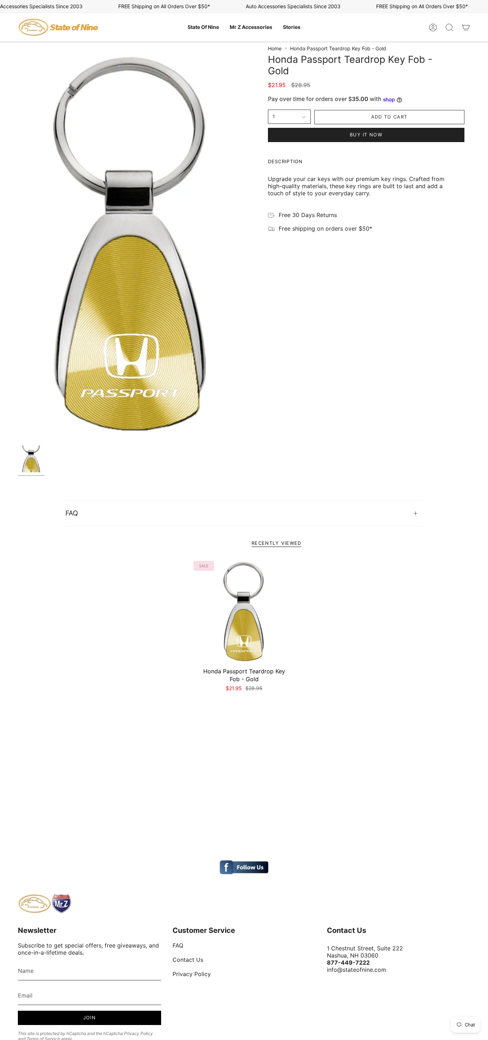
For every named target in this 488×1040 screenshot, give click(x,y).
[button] (203, 27)
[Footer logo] (44, 903)
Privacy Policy (138, 1033)
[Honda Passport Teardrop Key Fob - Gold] (244, 611)
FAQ (71, 513)
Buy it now (366, 134)
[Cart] (466, 27)
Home (275, 48)
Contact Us (188, 959)
